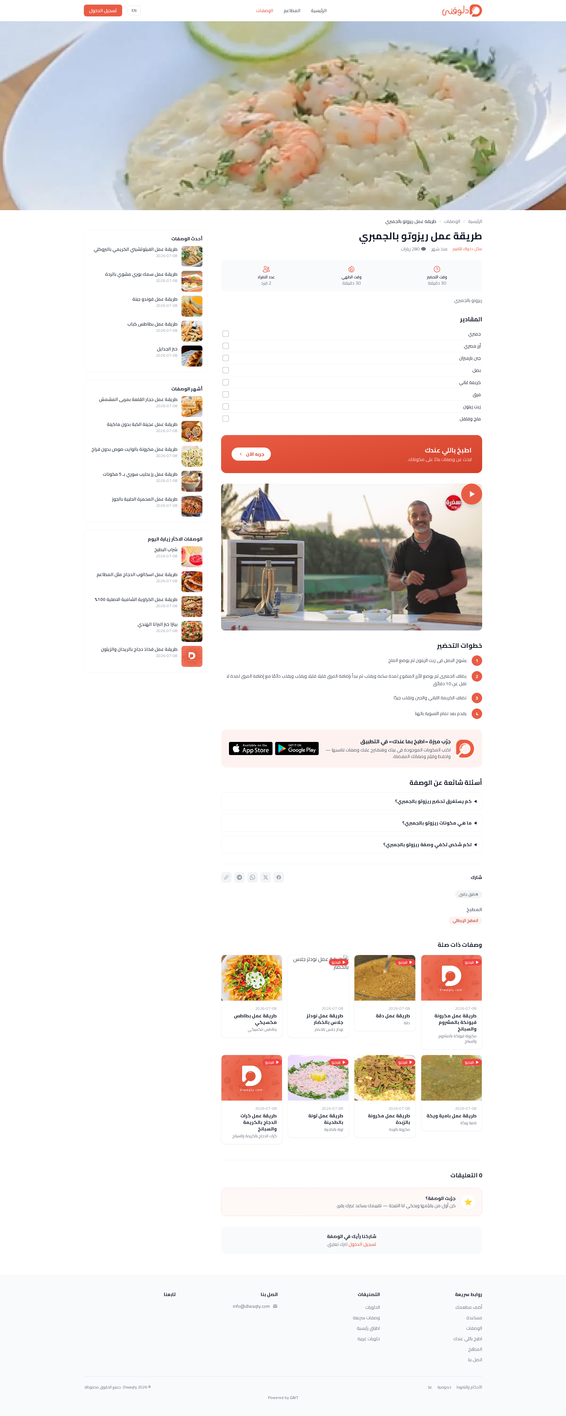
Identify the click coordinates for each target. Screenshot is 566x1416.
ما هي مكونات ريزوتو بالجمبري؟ (437, 823)
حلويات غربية (368, 1338)
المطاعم (292, 10)
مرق (477, 394)
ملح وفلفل (470, 418)
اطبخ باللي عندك (467, 1338)
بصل (476, 370)
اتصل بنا (475, 1359)
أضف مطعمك (468, 1307)
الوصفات (264, 10)
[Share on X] (265, 877)
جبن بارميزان (470, 358)
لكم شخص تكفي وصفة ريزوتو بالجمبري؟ (427, 844)
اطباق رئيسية (368, 1328)
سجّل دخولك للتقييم (467, 248)
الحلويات (372, 1307)
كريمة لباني (470, 382)
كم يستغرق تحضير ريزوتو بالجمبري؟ (433, 801)
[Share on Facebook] (279, 877)
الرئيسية (319, 10)
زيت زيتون (472, 406)
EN (134, 10)
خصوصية (444, 1387)
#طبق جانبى (468, 894)
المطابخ (475, 1349)
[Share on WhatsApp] (252, 877)
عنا (430, 1387)
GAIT (294, 1397)
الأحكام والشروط (469, 1387)
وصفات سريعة (366, 1317)
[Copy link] (226, 877)
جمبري (474, 333)
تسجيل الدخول (103, 10)
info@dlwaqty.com (251, 1306)
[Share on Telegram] (239, 877)
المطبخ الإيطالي (465, 920)
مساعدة (474, 1317)
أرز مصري (472, 346)
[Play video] (351, 557)
